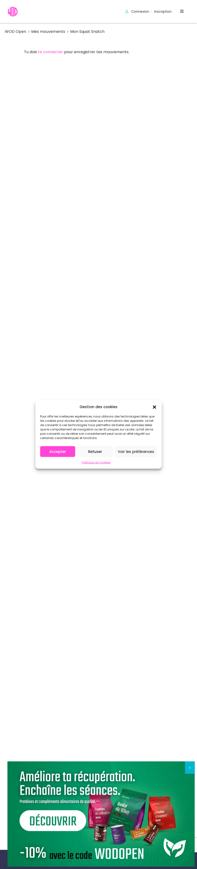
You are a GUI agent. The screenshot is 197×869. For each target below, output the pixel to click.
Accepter (57, 451)
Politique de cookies (96, 462)
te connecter (50, 52)
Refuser (95, 451)
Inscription (163, 11)
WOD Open (15, 31)
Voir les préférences (136, 451)
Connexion (139, 11)
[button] (154, 406)
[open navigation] (182, 11)
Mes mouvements (48, 31)
